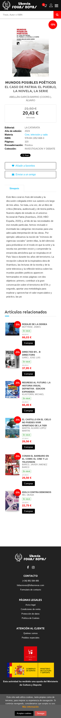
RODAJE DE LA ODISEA (34, 324)
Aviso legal (30, 605)
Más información (30, 707)
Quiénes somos (30, 633)
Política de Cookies (30, 618)
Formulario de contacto (30, 590)
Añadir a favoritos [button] (25, 165)
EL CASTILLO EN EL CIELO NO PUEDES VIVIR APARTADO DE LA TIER (36, 422)
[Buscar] (57, 14)
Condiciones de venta (30, 609)
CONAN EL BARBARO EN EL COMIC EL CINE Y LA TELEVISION (35, 459)
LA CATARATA (32, 127)
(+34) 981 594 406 (30, 581)
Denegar (40, 713)
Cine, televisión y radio (36, 134)
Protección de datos (30, 614)
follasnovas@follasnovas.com (30, 585)
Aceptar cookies (24, 713)
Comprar (28, 343)
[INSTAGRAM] (33, 567)
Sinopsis (14, 188)
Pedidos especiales (30, 638)
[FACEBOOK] (27, 567)
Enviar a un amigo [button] (25, 174)
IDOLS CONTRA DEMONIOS (36, 492)
